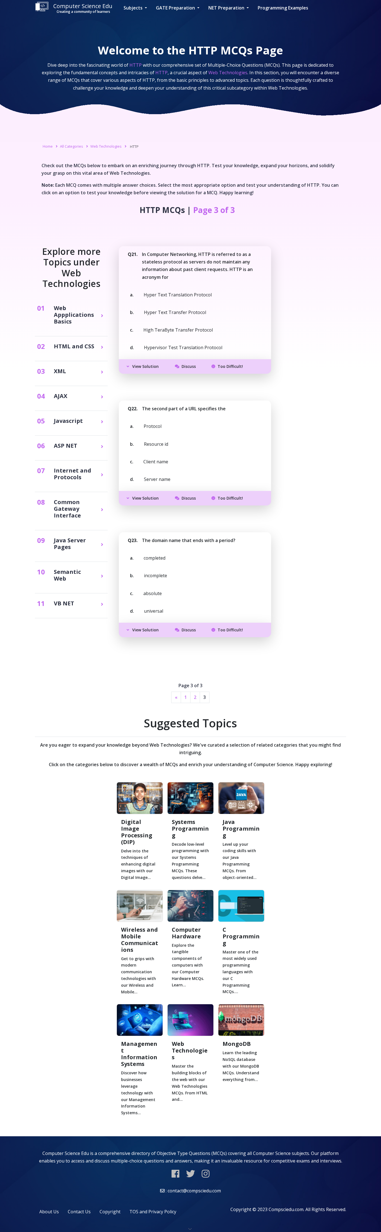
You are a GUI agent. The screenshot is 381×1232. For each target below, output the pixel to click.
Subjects (134, 8)
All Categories (71, 146)
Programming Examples (283, 8)
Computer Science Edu (82, 8)
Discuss (189, 366)
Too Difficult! (230, 366)
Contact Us (79, 1212)
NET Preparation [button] (226, 8)
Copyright (110, 1212)
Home (48, 146)
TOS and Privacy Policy (152, 1212)
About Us (49, 1212)
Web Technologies (106, 146)
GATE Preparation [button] (176, 8)
